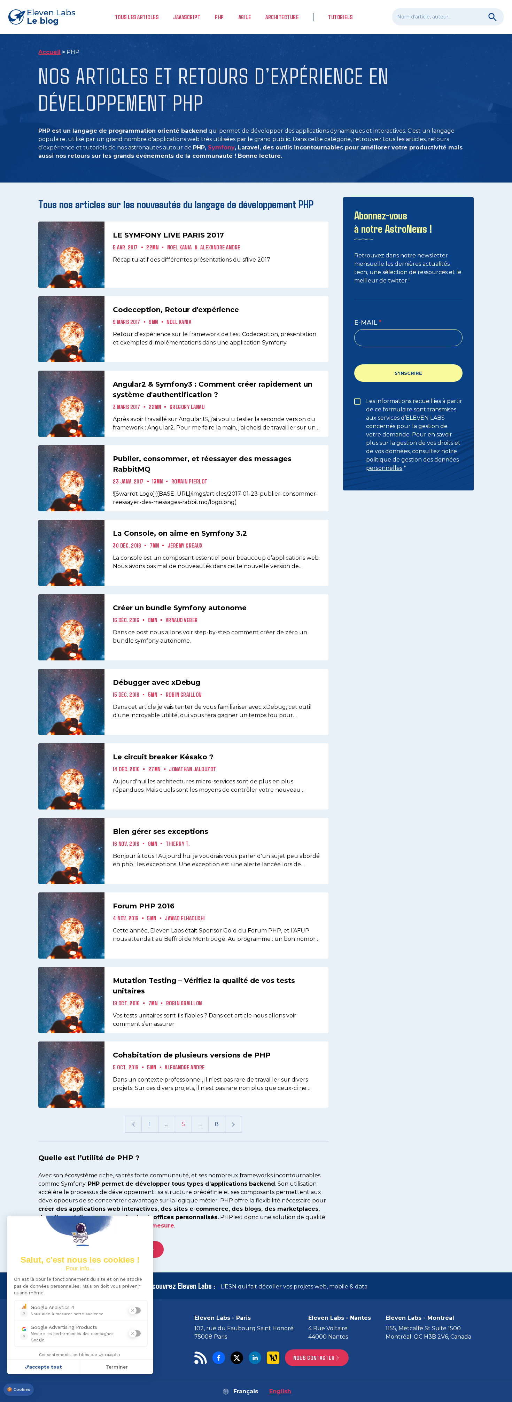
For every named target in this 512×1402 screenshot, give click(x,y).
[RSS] (200, 1357)
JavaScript (186, 17)
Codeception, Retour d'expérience (176, 309)
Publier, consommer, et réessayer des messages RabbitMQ (202, 464)
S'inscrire (408, 373)
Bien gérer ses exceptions (160, 831)
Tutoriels (340, 17)
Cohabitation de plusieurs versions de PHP (192, 1055)
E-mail (365, 322)
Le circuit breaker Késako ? (163, 757)
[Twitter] (237, 1357)
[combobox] (448, 16)
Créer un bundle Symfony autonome (180, 608)
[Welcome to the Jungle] (273, 1357)
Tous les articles (137, 17)
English (280, 1391)
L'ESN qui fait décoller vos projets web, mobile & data (293, 1286)
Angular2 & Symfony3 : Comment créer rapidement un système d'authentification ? (212, 389)
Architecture (281, 17)
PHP (219, 17)
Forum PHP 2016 (143, 906)
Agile (245, 17)
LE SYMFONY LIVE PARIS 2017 (168, 235)
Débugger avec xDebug (156, 682)
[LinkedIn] (255, 1357)
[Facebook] (218, 1357)
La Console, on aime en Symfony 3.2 (180, 533)
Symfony (221, 147)
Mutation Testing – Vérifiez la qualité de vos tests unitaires (204, 985)
